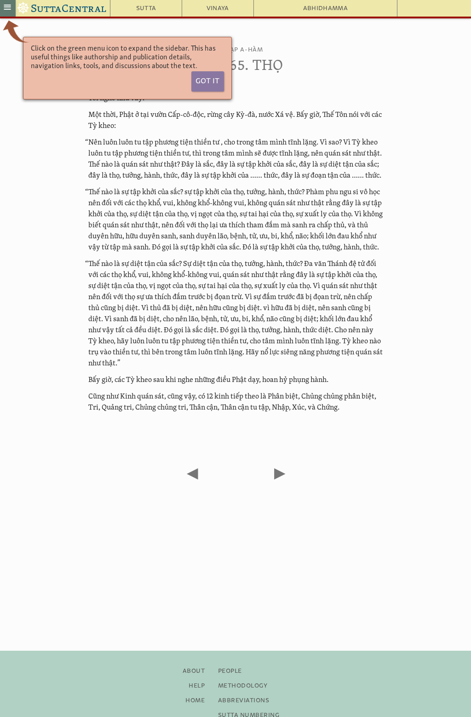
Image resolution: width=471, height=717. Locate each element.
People (230, 671)
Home (195, 700)
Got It (207, 81)
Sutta (146, 8)
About (194, 671)
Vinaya (218, 8)
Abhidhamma (325, 8)
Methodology (242, 685)
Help (197, 685)
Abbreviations (243, 700)
